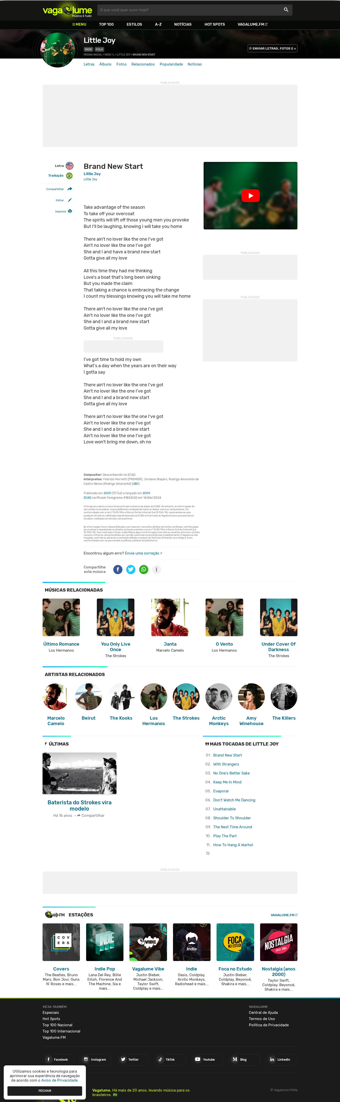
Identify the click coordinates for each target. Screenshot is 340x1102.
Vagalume (67, 10)
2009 (107, 493)
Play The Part (225, 836)
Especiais (51, 1012)
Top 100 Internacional (61, 1031)
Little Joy (99, 40)
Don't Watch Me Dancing (234, 800)
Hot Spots (215, 24)
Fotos (121, 64)
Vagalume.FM (251, 24)
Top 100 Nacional (57, 1025)
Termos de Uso (262, 1019)
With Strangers (226, 764)
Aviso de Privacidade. (60, 1080)
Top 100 (106, 24)
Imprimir (60, 211)
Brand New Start (227, 755)
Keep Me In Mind (227, 782)
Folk (99, 49)
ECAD (87, 497)
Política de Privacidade (269, 1025)
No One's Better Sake (231, 773)
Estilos (134, 24)
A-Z (158, 24)
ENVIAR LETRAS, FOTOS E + (274, 48)
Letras (89, 64)
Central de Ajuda (263, 1012)
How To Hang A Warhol (233, 845)
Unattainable (224, 809)
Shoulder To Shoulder (232, 818)
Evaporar (221, 791)
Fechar (45, 1091)
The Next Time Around (232, 827)
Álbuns (105, 64)
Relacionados (143, 64)
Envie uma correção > (143, 553)
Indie (88, 49)
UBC (136, 483)
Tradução (55, 176)
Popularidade (171, 64)
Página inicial (93, 54)
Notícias (183, 24)
